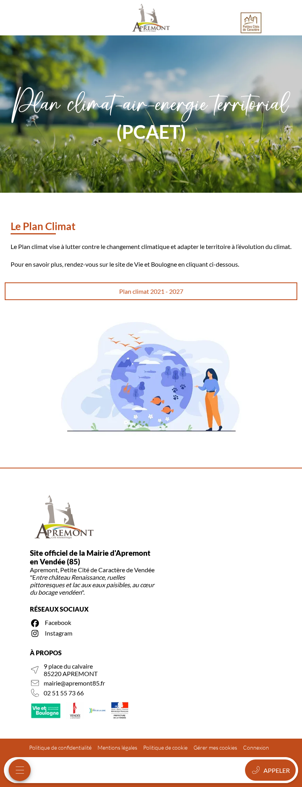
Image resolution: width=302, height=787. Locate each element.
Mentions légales (117, 747)
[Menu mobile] (20, 770)
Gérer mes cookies (215, 747)
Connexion (256, 747)
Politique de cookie (165, 747)
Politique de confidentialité (60, 747)
